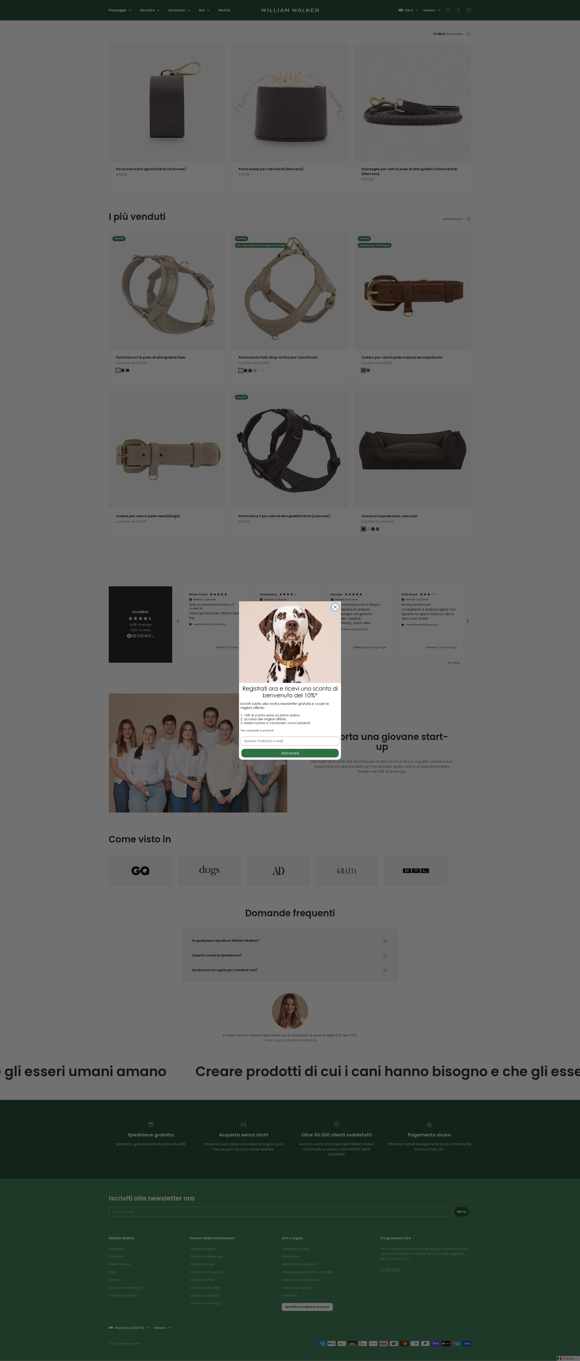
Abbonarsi (290, 753)
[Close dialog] (335, 607)
